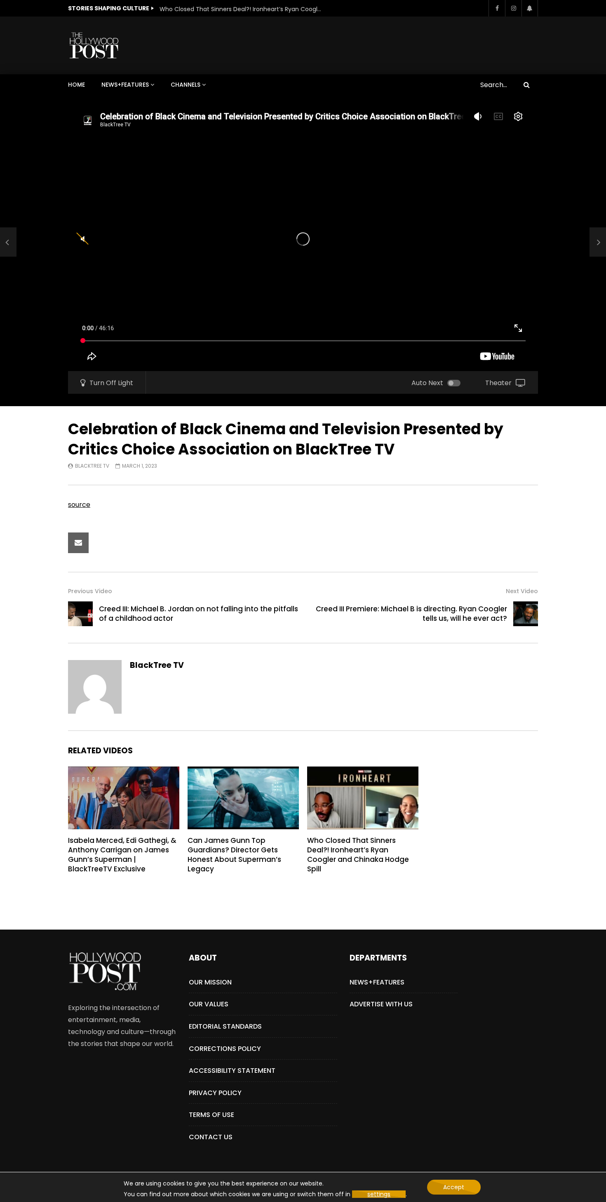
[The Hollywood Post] (94, 45)
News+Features (125, 84)
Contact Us (211, 1137)
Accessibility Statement (232, 1070)
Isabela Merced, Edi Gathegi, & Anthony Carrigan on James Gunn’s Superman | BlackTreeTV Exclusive (122, 854)
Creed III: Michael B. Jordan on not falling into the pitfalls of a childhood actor (198, 613)
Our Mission (210, 982)
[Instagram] (513, 8)
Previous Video (90, 591)
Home (76, 84)
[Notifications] (529, 8)
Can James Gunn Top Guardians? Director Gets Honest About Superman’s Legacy (234, 854)
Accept (453, 1187)
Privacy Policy (215, 1093)
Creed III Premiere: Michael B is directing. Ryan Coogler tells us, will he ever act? (411, 613)
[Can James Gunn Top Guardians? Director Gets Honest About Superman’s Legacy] (243, 798)
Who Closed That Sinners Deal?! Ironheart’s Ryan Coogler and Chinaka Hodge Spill (242, 9)
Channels (185, 84)
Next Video (522, 591)
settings (378, 1194)
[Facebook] (497, 8)
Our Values (208, 1004)
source (79, 504)
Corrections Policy (225, 1048)
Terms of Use (211, 1114)
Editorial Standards (225, 1026)
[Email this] (78, 542)
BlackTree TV (92, 465)
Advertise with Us (381, 1004)
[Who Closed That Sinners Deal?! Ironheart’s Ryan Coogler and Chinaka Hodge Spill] (362, 798)
